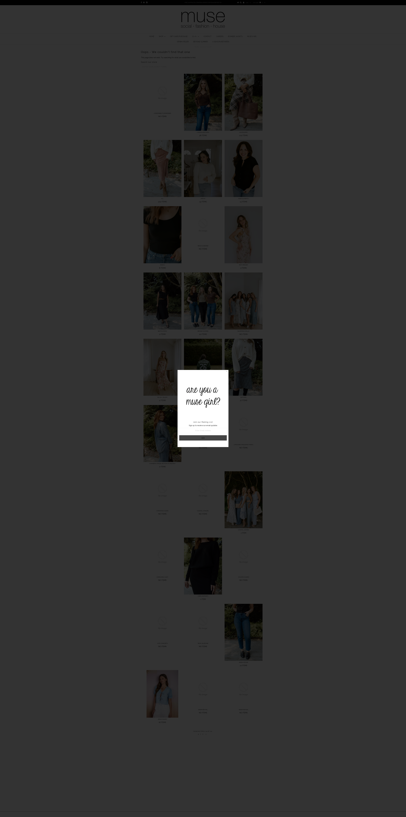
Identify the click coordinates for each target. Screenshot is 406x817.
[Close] (226, 371)
